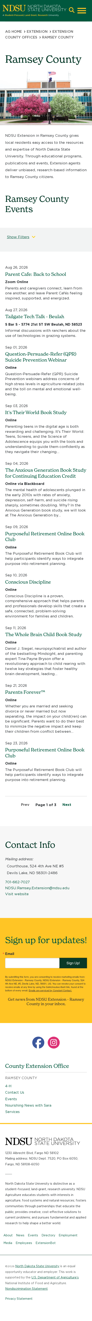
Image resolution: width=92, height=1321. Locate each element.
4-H (8, 1086)
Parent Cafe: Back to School (35, 274)
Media (7, 1243)
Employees (24, 1243)
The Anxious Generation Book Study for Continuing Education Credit (45, 473)
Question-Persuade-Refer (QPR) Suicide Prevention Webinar (40, 357)
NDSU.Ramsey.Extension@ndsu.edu (37, 888)
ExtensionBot (46, 1243)
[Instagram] (54, 1043)
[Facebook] (38, 1043)
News (20, 1235)
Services (12, 1112)
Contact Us (14, 1092)
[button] (71, 10)
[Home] (34, 10)
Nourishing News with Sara (28, 1105)
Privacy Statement (19, 1298)
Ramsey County (21, 1078)
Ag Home (13, 32)
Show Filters (18, 237)
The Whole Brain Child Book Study (43, 634)
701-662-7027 (17, 882)
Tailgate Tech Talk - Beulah (34, 316)
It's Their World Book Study (36, 412)
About (8, 1235)
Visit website (17, 894)
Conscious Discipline (28, 582)
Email (9, 953)
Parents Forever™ (25, 692)
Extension (37, 32)
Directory (48, 1235)
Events (11, 1099)
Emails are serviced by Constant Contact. (50, 990)
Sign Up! (73, 962)
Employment (68, 1235)
